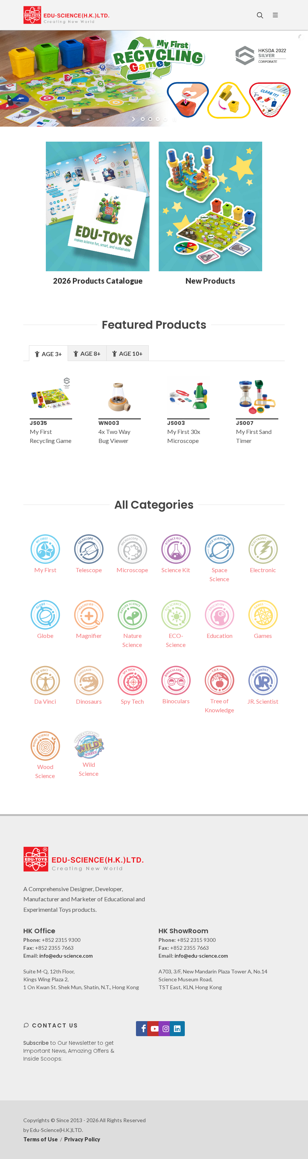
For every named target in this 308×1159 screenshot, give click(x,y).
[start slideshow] (134, 119)
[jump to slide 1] (142, 119)
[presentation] (11, 415)
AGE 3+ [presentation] (51, 353)
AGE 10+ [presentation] (130, 353)
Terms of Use (40, 1139)
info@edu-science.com (66, 955)
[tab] (48, 353)
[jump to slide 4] (165, 119)
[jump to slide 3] (158, 119)
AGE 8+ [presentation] (90, 353)
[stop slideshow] (173, 119)
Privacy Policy (82, 1139)
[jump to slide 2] (150, 119)
